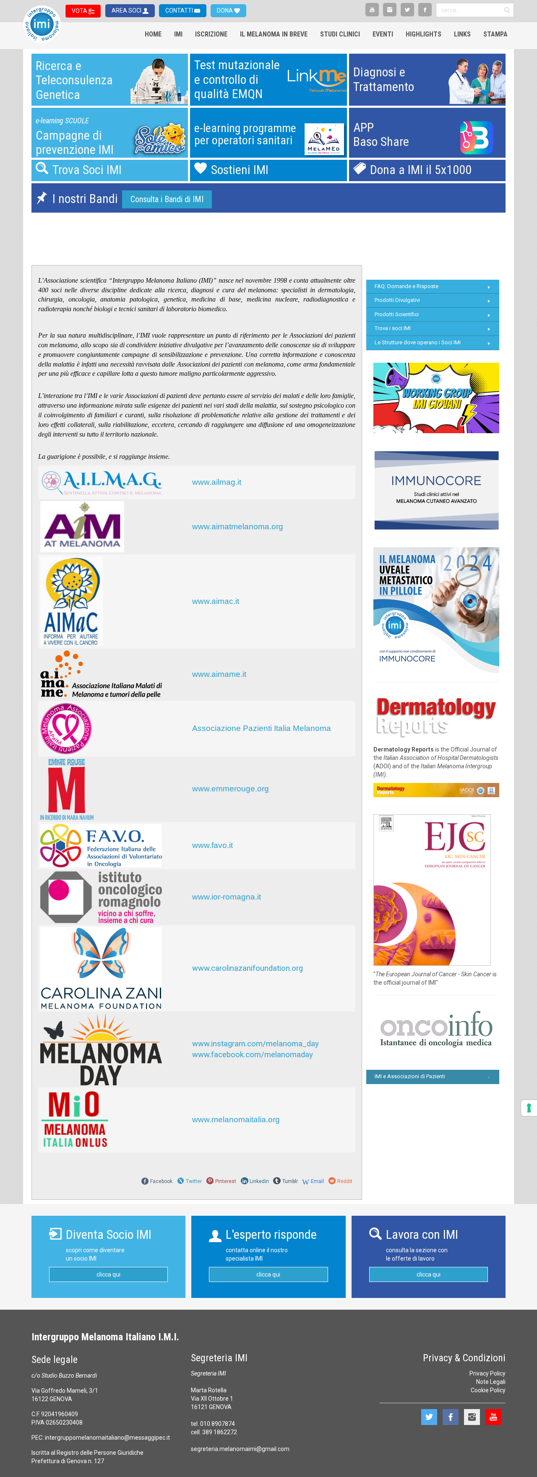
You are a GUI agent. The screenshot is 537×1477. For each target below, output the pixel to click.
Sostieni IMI (239, 169)
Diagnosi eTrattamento (383, 79)
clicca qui (108, 1274)
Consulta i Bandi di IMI (166, 199)
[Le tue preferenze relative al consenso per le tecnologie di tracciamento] (529, 1108)
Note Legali (491, 1381)
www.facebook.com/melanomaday (252, 1054)
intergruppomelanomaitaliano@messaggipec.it (107, 1437)
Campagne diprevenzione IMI (75, 142)
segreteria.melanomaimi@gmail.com (240, 1449)
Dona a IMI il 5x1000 (421, 169)
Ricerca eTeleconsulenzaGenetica (74, 80)
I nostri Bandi (85, 198)
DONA (225, 10)
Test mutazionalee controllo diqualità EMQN (237, 79)
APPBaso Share (381, 134)
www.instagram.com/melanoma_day (255, 1043)
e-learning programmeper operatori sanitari (245, 134)
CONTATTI (179, 10)
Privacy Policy (487, 1373)
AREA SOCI (127, 10)
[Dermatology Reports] (436, 715)
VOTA (80, 11)
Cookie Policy (488, 1390)
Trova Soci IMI (87, 169)
